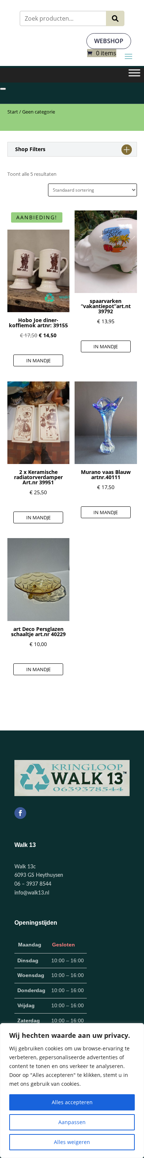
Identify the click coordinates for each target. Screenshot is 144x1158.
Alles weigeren (72, 1141)
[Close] (3, 89)
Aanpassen (72, 1122)
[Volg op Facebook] (20, 813)
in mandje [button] (38, 360)
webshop (108, 41)
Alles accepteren (72, 1102)
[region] (72, 1090)
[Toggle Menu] (134, 75)
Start (12, 111)
